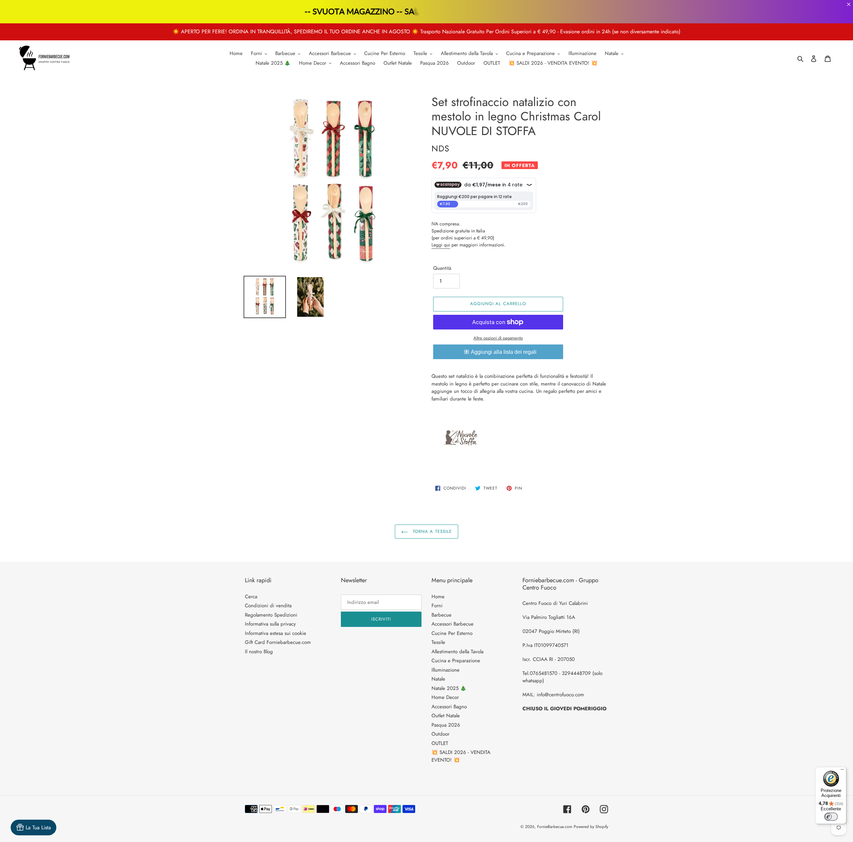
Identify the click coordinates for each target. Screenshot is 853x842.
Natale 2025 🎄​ (448, 688)
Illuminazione (445, 670)
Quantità (442, 268)
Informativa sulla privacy (270, 624)
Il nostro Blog (259, 651)
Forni (436, 605)
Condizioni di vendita (268, 605)
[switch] (831, 817)
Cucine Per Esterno (451, 633)
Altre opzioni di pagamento (498, 338)
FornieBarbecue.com (554, 827)
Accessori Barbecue (452, 624)
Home (437, 596)
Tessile (438, 642)
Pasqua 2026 (445, 725)
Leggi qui (440, 244)
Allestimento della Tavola (457, 651)
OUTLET (439, 743)
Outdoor (440, 734)
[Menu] (842, 771)
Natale (438, 679)
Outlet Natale (445, 715)
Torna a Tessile (431, 531)
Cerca (251, 596)
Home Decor (445, 697)
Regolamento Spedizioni (271, 615)
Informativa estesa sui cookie (275, 633)
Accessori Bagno (449, 706)
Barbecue (441, 615)
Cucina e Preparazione (455, 660)
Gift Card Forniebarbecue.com (278, 642)
